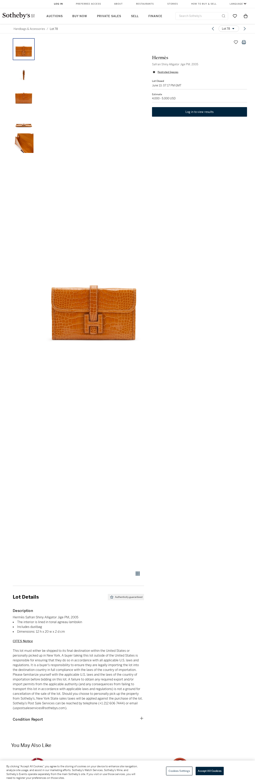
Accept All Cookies (209, 771)
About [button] (118, 4)
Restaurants (145, 4)
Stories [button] (172, 4)
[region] (127, 771)
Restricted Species (168, 72)
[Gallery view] (137, 574)
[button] (93, 302)
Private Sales (109, 16)
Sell (135, 16)
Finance (155, 16)
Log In (58, 4)
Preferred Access (88, 4)
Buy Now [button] (79, 16)
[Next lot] (245, 28)
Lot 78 (54, 29)
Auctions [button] (54, 16)
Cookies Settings (179, 771)
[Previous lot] (213, 28)
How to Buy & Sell (204, 4)
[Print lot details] (244, 42)
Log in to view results (199, 112)
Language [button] (236, 4)
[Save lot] (236, 42)
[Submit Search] (223, 16)
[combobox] (202, 16)
